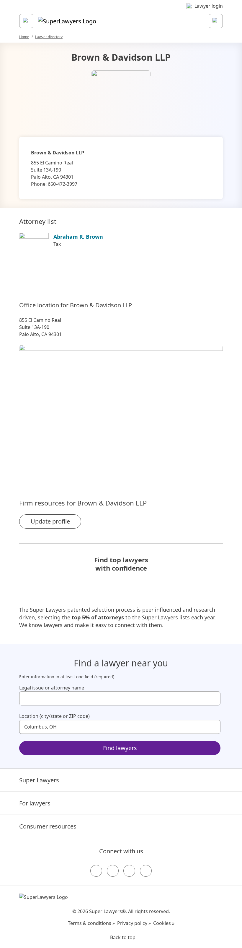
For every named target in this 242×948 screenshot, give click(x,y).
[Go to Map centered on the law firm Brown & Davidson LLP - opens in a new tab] (121, 411)
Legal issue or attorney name (51, 687)
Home (24, 36)
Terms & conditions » (91, 923)
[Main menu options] (26, 21)
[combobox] (119, 698)
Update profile (50, 521)
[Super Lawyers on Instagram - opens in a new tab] (113, 871)
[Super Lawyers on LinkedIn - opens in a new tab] (146, 871)
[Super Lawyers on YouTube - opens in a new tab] (129, 871)
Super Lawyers (39, 780)
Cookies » (163, 923)
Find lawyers (120, 748)
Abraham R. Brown (78, 236)
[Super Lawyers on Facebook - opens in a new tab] (96, 871)
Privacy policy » (134, 923)
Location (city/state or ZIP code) (54, 716)
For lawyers (34, 803)
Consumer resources (47, 826)
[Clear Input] (213, 698)
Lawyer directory (49, 36)
